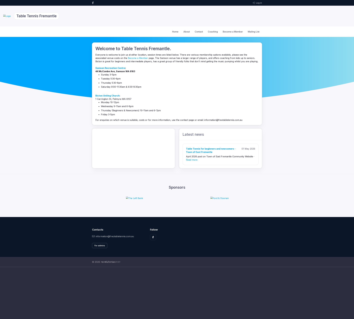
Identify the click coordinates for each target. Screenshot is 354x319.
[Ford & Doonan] (219, 198)
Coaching (213, 31)
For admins (99, 245)
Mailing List (253, 31)
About (186, 31)
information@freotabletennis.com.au (115, 236)
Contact (199, 31)
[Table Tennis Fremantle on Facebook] (93, 2)
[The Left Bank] (134, 198)
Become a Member (233, 31)
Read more (191, 159)
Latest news (193, 134)
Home (175, 31)
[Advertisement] (175, 293)
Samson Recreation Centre (110, 68)
